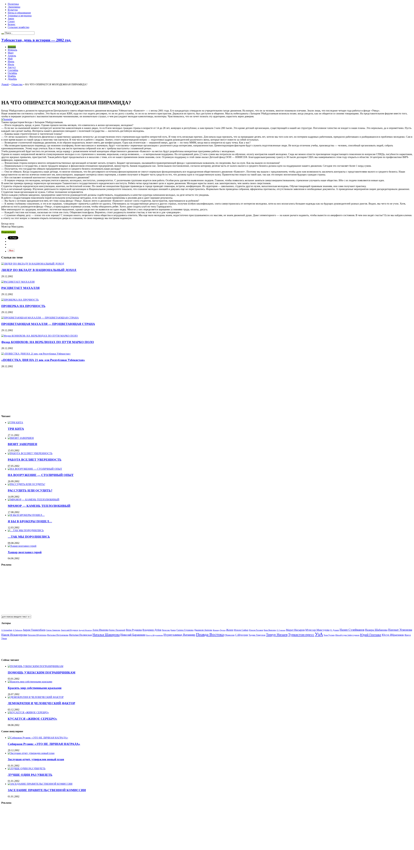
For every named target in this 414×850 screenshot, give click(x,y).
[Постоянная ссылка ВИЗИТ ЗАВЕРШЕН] (21, 438)
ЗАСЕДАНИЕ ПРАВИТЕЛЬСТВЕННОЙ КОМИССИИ (47, 790)
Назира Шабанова (376, 629)
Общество (16, 84)
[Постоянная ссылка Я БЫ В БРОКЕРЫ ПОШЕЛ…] (26, 515)
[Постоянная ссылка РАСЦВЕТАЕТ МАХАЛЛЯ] (18, 281)
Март (11, 52)
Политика (13, 4)
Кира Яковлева (270, 630)
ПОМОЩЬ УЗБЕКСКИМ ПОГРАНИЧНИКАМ (41, 672)
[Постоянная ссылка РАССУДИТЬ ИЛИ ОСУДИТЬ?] (26, 484)
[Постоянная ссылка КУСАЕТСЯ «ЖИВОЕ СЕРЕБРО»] (28, 712)
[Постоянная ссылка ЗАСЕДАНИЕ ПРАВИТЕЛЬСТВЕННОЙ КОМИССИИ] (40, 783)
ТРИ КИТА (16, 428)
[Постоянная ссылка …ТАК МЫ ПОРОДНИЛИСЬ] (26, 530)
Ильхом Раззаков (256, 630)
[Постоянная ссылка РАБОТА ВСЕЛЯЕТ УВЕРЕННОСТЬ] (30, 453)
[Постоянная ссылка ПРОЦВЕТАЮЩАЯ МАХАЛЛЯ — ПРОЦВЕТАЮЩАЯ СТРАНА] (40, 317)
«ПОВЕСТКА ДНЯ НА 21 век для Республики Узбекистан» (43, 360)
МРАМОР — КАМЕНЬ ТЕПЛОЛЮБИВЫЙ (39, 506)
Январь (12, 47)
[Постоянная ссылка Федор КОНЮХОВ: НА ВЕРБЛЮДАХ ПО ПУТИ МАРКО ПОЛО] (39, 335)
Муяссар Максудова (317, 629)
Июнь (11, 61)
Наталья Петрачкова (57, 635)
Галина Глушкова (184, 630)
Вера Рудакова (134, 630)
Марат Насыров (295, 629)
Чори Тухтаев (329, 635)
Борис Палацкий (117, 630)
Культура (13, 9)
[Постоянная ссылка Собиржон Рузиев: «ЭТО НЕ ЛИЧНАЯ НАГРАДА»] (38, 737)
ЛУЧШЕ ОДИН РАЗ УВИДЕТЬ (30, 775)
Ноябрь (12, 76)
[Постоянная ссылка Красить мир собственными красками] (30, 681)
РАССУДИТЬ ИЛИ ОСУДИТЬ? (30, 490)
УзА (319, 634)
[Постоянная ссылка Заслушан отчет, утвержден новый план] (31, 753)
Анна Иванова (100, 630)
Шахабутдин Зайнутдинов (347, 635)
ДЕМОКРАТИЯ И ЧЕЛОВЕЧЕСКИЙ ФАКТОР (41, 703)
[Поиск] (2, 33)
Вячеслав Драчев (169, 630)
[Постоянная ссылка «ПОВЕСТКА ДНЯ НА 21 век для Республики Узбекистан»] (36, 353)
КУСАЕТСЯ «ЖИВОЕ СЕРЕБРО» (32, 718)
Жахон (229, 629)
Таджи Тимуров (257, 635)
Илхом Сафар (241, 630)
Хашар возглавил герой (25, 552)
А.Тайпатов (17, 630)
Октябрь (12, 73)
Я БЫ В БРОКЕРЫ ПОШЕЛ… (30, 521)
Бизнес (11, 24)
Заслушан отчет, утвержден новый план (36, 759)
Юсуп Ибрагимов (393, 634)
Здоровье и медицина (20, 15)
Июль (11, 64)
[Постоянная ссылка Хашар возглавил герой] (22, 546)
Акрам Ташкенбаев (34, 629)
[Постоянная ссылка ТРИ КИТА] (15, 422)
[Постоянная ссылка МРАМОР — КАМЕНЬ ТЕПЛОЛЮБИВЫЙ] (33, 499)
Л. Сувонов (281, 630)
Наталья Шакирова (106, 634)
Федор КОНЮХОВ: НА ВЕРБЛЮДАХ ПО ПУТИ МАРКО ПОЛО (47, 342)
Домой (5, 84)
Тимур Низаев (277, 635)
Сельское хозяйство (18, 27)
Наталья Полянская (80, 634)
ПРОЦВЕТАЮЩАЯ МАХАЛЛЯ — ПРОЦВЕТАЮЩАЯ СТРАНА (48, 324)
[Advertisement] (39, 91)
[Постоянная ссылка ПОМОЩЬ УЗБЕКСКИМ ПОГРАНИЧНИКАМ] (35, 666)
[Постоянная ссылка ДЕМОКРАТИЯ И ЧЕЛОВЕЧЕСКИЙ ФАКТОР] (36, 697)
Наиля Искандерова (14, 634)
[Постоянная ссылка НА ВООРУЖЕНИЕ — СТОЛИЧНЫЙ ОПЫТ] (35, 468)
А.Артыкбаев (6, 630)
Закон (11, 18)
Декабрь (12, 79)
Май (10, 58)
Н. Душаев (334, 630)
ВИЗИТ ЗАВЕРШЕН (22, 444)
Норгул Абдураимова (154, 635)
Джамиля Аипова (203, 630)
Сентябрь (13, 70)
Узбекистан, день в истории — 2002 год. (36, 40)
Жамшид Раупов (219, 630)
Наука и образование (19, 12)
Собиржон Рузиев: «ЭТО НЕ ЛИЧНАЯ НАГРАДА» (44, 744)
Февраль (12, 49)
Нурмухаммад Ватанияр (179, 634)
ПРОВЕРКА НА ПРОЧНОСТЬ (23, 306)
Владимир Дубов (151, 630)
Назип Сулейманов (352, 629)
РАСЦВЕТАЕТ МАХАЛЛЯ (20, 288)
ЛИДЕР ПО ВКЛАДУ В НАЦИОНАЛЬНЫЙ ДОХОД (38, 270)
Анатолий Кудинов (69, 630)
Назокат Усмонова (400, 629)
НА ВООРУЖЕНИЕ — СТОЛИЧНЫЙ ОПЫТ (41, 475)
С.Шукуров (241, 635)
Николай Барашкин (132, 634)
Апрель (12, 55)
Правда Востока (210, 634)
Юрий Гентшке (370, 634)
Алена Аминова (53, 630)
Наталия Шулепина (37, 635)
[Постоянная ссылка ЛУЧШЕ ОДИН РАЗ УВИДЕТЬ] (26, 768)
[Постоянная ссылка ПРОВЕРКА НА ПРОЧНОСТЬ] (20, 299)
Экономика (14, 6)
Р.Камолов (229, 635)
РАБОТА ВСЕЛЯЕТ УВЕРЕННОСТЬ (34, 459)
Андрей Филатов (85, 630)
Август (12, 67)
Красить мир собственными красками (34, 688)
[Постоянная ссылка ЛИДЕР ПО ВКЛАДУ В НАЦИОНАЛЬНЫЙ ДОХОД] (32, 263)
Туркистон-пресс (301, 635)
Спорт (11, 21)
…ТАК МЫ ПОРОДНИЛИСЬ (29, 536)
